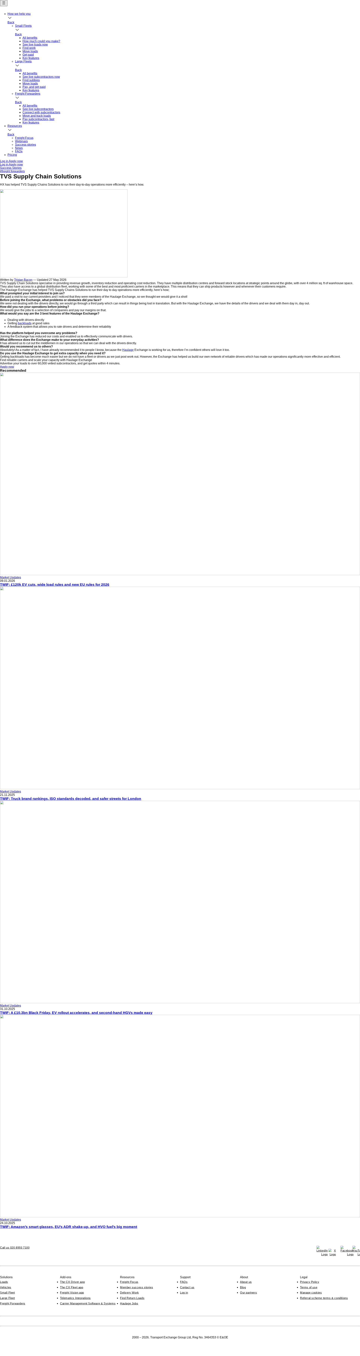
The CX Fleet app (71, 1287)
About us (246, 1281)
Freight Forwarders (12, 1303)
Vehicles (5, 1287)
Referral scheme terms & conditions (324, 1298)
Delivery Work (129, 1292)
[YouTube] (356, 1249)
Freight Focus (129, 1281)
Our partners (248, 1292)
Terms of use (308, 1287)
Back (11, 22)
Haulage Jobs (129, 1303)
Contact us (187, 1287)
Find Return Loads (132, 1298)
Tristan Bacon (23, 279)
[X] (332, 1252)
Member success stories (136, 1287)
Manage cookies (311, 1292)
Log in (184, 1292)
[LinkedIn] (320, 1249)
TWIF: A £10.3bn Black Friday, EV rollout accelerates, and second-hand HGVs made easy (76, 1013)
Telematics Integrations (75, 1298)
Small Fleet (7, 1292)
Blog (243, 1287)
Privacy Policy (309, 1281)
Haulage (128, 349)
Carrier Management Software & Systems (88, 1303)
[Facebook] (344, 1249)
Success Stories (11, 167)
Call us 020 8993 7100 (15, 1247)
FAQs (184, 1281)
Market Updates (10, 577)
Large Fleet (7, 1298)
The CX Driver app (72, 1281)
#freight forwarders (12, 171)
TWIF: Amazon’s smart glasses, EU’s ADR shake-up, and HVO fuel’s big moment (68, 1227)
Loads (4, 1281)
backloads (25, 323)
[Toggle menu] (4, 3)
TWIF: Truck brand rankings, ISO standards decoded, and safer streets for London (70, 799)
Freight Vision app (72, 1292)
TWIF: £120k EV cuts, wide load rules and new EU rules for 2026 (54, 585)
